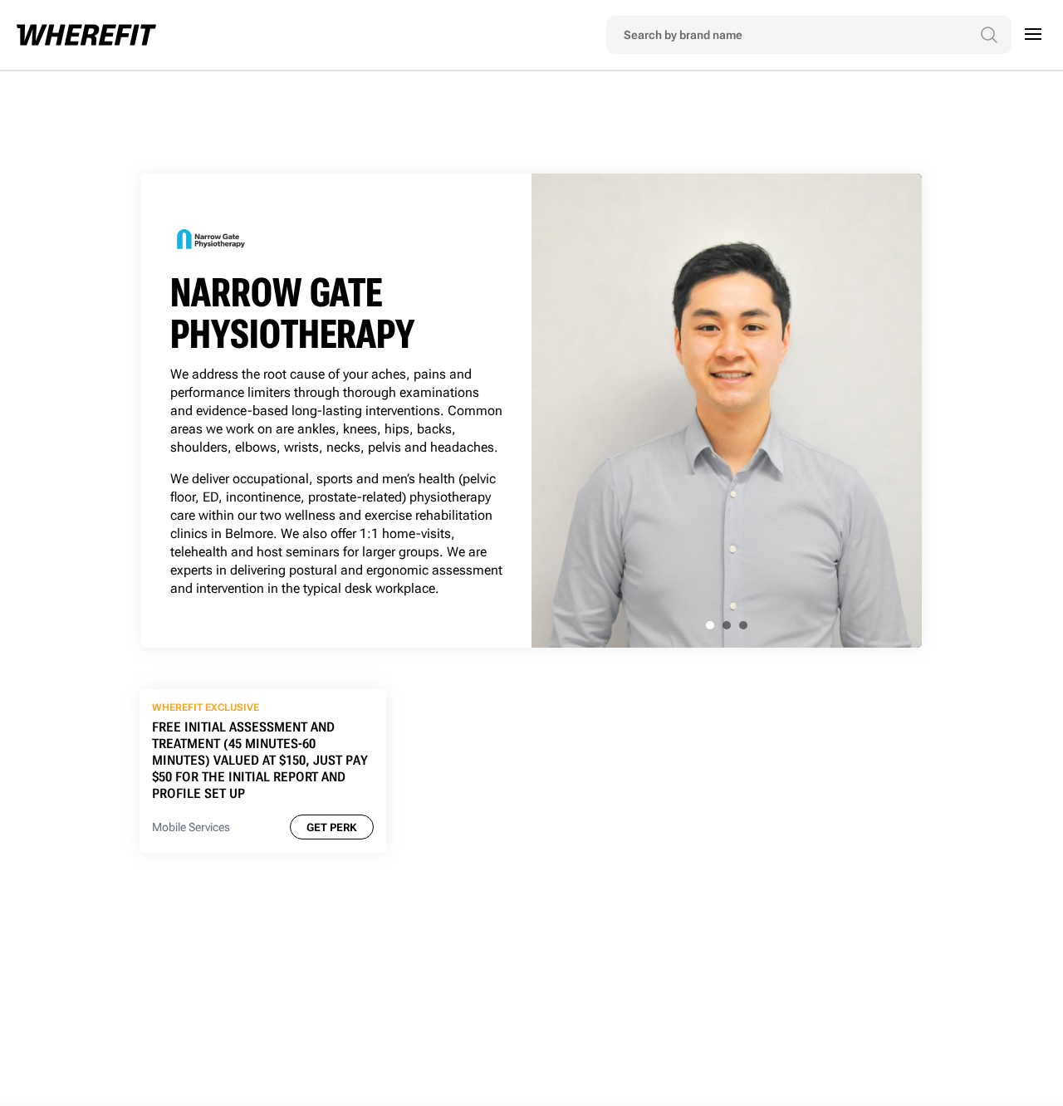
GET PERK (331, 827)
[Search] (989, 34)
